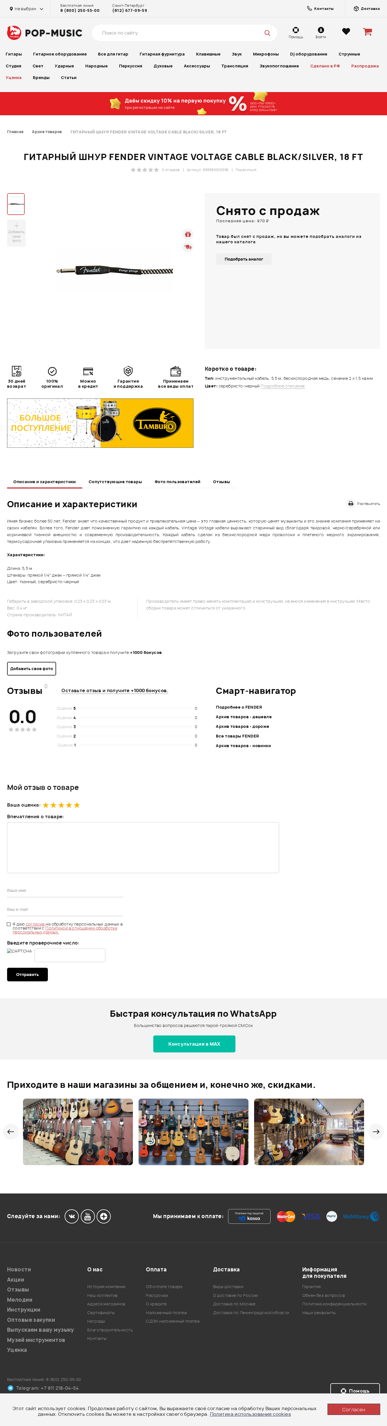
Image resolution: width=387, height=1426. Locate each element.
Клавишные (208, 54)
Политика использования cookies (250, 1414)
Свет (38, 66)
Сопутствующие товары (115, 481)
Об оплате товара (164, 1286)
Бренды (41, 77)
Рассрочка (157, 1295)
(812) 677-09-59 (129, 10)
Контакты (96, 1338)
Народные (96, 66)
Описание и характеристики (44, 481)
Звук (237, 54)
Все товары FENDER (237, 736)
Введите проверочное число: (43, 943)
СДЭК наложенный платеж (173, 1321)
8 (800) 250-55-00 (79, 10)
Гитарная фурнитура (162, 54)
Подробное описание (283, 386)
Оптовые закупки (31, 1319)
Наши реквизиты (319, 1312)
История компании (106, 1286)
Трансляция (234, 66)
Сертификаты (101, 1312)
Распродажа (365, 66)
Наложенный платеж (166, 1312)
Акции (15, 1279)
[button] (10, 1131)
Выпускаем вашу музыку (40, 1329)
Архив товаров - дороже (242, 726)
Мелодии (19, 1299)
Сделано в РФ (325, 66)
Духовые (163, 66)
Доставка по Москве (234, 1303)
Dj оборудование (308, 54)
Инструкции (23, 1309)
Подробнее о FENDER (239, 707)
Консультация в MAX (194, 1044)
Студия (13, 66)
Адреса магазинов (106, 1303)
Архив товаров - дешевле (244, 716)
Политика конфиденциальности (334, 1303)
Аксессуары (197, 66)
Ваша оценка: (24, 805)
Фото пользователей (178, 481)
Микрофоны (266, 54)
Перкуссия (130, 66)
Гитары (14, 54)
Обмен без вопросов (323, 1295)
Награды (96, 1321)
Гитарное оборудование (60, 54)
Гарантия (311, 1286)
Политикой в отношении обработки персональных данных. (65, 930)
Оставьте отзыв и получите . (114, 690)
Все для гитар (113, 54)
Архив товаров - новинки (243, 745)
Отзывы (221, 481)
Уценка (14, 77)
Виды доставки (228, 1286)
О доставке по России (235, 1295)
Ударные (64, 66)
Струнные (349, 54)
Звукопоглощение (279, 66)
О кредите (156, 1303)
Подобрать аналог (244, 259)
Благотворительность (110, 1330)
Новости (19, 1269)
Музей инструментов (36, 1340)
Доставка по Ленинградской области (251, 1312)
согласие (36, 924)
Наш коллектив (102, 1295)
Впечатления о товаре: (35, 816)
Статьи (68, 77)
